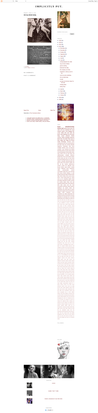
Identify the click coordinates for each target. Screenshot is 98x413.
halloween (65, 134)
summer (59, 137)
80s (58, 164)
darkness (72, 155)
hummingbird (65, 244)
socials (70, 290)
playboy (64, 190)
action (64, 204)
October (62, 52)
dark (58, 172)
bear (73, 165)
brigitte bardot (59, 219)
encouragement (64, 232)
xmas (58, 153)
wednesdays (60, 198)
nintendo (72, 265)
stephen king (59, 293)
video (61, 134)
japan (62, 248)
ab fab (67, 153)
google (58, 174)
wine (63, 314)
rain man (59, 281)
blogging (70, 131)
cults (69, 223)
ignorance (70, 245)
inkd (73, 245)
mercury (70, 259)
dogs (63, 144)
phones (58, 274)
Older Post (52, 110)
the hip (67, 195)
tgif (62, 128)
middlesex (59, 187)
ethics (71, 232)
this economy (71, 195)
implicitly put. (49, 6)
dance (73, 223)
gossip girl (63, 174)
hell (64, 241)
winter (73, 152)
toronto (67, 152)
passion (67, 271)
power (71, 277)
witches (73, 314)
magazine (59, 257)
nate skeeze (61, 265)
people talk (64, 272)
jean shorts (68, 248)
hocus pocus (68, 175)
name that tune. (53, 391)
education (69, 229)
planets (70, 274)
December (62, 48)
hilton (69, 241)
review (73, 284)
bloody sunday (64, 216)
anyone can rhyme (70, 208)
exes (73, 232)
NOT (71, 202)
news (65, 265)
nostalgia (59, 147)
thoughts (66, 303)
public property (69, 278)
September (62, 54)
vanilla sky (70, 308)
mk (63, 187)
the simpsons (70, 302)
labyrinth (72, 183)
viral (64, 162)
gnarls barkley (67, 238)
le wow (61, 254)
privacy (66, 159)
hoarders (72, 241)
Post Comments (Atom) (35, 113)
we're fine (72, 309)
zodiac (58, 318)
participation (63, 271)
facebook (67, 149)
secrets (58, 287)
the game (61, 299)
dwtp (61, 229)
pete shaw (72, 272)
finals (64, 235)
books (58, 138)
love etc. (70, 256)
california (70, 219)
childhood (63, 168)
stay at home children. (65, 63)
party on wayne (71, 189)
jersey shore (72, 248)
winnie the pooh (68, 314)
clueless (62, 222)
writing (63, 137)
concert (72, 170)
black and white (71, 214)
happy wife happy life (65, 140)
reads (58, 283)
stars (73, 192)
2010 (60, 97)
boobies (62, 217)
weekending (64, 311)
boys (71, 128)
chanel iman (67, 220)
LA (66, 202)
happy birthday (68, 174)
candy (58, 220)
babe (63, 211)
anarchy (60, 208)
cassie (61, 220)
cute (71, 223)
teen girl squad (71, 296)
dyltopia (68, 172)
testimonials (70, 193)
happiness (59, 146)
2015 (60, 40)
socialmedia (67, 290)
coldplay (61, 223)
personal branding (61, 159)
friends (72, 135)
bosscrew (70, 217)
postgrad (67, 277)
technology (63, 141)
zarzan (62, 135)
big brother (63, 214)
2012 (60, 44)
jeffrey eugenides (63, 180)
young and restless (60, 317)
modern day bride (60, 262)
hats (62, 241)
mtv (73, 187)
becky (71, 153)
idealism (66, 245)
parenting (59, 271)
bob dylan (59, 144)
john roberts (59, 250)
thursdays (59, 196)
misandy (66, 260)
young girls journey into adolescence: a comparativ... (38, 118)
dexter (62, 226)
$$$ (73, 198)
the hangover (66, 299)
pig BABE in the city (64, 274)
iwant (68, 247)
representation (65, 283)
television (72, 137)
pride (62, 278)
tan (63, 193)
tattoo (33, 67)
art (69, 147)
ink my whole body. (30, 15)
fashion (65, 128)
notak (58, 266)
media (58, 141)
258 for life (63, 153)
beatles (64, 213)
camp (73, 219)
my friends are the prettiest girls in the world (65, 263)
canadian (59, 149)
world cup (59, 315)
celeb (63, 220)
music (68, 128)
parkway (63, 147)
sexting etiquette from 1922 (66, 61)
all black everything (67, 205)
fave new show (60, 235)
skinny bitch (72, 287)
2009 (60, 99)
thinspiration (63, 152)
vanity (73, 308)
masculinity (59, 186)
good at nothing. (63, 65)
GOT (66, 199)
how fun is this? (71, 242)
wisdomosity (69, 126)
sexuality (63, 161)
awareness (59, 211)
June (61, 60)
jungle (64, 181)
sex (66, 143)
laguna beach (66, 253)
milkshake (59, 260)
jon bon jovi (64, 250)
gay (64, 238)
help (66, 241)
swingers (64, 296)
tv (67, 143)
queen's (63, 280)
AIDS (62, 199)
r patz (66, 280)
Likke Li (68, 202)
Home (39, 110)
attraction (69, 165)
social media (60, 132)
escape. (61, 79)
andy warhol (65, 208)
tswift (71, 306)
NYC (73, 202)
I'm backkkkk (72, 201)
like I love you (64, 156)
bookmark (66, 217)
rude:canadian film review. (54, 398)
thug (69, 303)
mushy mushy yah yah (62, 158)
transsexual (65, 306)
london (72, 156)
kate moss (71, 146)
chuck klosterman (70, 168)
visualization (64, 309)
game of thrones (60, 238)
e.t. (71, 172)
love (58, 126)
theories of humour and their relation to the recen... (38, 120)
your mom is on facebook (69, 317)
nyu (60, 268)
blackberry (59, 216)
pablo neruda (68, 269)
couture (66, 223)
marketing (59, 143)
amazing (64, 207)
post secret (68, 190)
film (73, 131)
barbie (73, 211)
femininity (59, 150)
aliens (61, 205)
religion (61, 283)
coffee (58, 170)
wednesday (59, 311)
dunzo (58, 229)
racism (68, 280)
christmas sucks (70, 141)
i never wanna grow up (65, 177)
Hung (71, 199)
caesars (67, 219)
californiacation (60, 155)
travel (61, 162)
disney (61, 172)
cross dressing (71, 171)
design (58, 226)
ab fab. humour (64, 164)
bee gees (68, 213)
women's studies (69, 162)
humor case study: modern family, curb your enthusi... (39, 121)
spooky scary (64, 131)
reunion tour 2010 (67, 284)
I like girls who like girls (65, 201)
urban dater (65, 308)
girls (73, 172)
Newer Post (26, 110)
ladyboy (62, 253)
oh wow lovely (71, 158)
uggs (58, 308)
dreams (64, 172)
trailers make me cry (69, 305)
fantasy (72, 149)
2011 (60, 46)
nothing (61, 266)
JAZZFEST (63, 202)
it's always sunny (64, 247)
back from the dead (68, 211)
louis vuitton (66, 256)
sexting (58, 192)
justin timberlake (71, 250)
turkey (73, 306)
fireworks (67, 235)
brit (73, 153)
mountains (69, 262)
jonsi (67, 250)
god (71, 238)
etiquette (72, 144)
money (58, 152)
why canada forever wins (67, 312)
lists (69, 254)
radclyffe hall (72, 280)
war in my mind (71, 196)
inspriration (65, 146)
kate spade (59, 251)
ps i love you (71, 159)
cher (58, 222)
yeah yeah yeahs (64, 315)
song (73, 290)
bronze (64, 219)
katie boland (71, 150)
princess (72, 190)
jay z (64, 248)
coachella (66, 222)
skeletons (67, 287)
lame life (70, 253)
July (61, 58)
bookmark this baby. (64, 67)
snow (63, 290)
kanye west (69, 181)
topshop (62, 305)
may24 (62, 259)
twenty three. (63, 86)
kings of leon (67, 183)
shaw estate (63, 287)
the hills (71, 299)
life (70, 129)
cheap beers (72, 220)
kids (66, 251)
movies (73, 262)
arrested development (67, 210)
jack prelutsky (72, 247)
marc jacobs (67, 257)
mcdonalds (64, 186)
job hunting (60, 181)
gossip (73, 238)
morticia (66, 262)
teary (67, 296)
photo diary (59, 190)
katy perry (64, 251)
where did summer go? (70, 311)
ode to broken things (69, 268)
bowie (73, 217)
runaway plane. (63, 84)
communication (65, 170)
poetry (68, 275)
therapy (62, 303)
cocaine (70, 222)
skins (67, 147)
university (65, 196)
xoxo (53, 383)
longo (58, 256)
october (62, 268)
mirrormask (63, 260)
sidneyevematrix (69, 161)
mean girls (66, 259)
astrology (72, 210)
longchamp (72, 254)
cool (64, 223)
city (60, 222)
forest (71, 235)
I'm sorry (59, 202)
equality (68, 232)
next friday (69, 265)
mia (73, 259)
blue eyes (70, 216)
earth (63, 229)
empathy (58, 232)
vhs (58, 309)
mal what (72, 184)
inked (29, 67)
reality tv (59, 161)
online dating (62, 269)
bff (71, 213)
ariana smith (59, 210)
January (62, 95)
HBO (68, 199)
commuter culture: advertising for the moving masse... (39, 119)
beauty (58, 167)
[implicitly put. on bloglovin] (63, 358)
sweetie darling (60, 296)
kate (65, 132)
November (62, 50)
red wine (63, 143)
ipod (58, 180)
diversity (71, 226)
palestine (72, 269)
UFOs (58, 204)
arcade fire (64, 165)
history (64, 175)
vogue (68, 309)
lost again (62, 256)
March (61, 91)
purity (61, 280)
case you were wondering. (65, 75)
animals (59, 165)
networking (59, 189)
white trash (59, 312)
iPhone (72, 140)
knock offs (70, 251)
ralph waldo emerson (65, 281)
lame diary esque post (63, 184)
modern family (68, 187)
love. (73, 256)
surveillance (59, 193)
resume (61, 284)
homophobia (59, 242)
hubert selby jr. (60, 244)
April (61, 89)
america (67, 207)
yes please (70, 315)
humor (69, 244)
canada (72, 167)
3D (73, 162)
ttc (62, 196)
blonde (62, 167)
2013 (60, 42)
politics (71, 275)
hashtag (58, 241)
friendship (67, 137)
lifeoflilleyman (65, 254)
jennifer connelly (70, 180)
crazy (63, 149)
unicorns (61, 308)
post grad (69, 132)
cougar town (65, 171)
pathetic (70, 271)
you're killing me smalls (68, 198)
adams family (67, 204)
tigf (70, 303)
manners (63, 257)
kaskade (63, 183)
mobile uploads (71, 260)
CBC (64, 199)
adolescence (71, 164)
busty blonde (67, 167)
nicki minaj (64, 189)
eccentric (65, 229)
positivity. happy (63, 277)
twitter (70, 152)
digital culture (66, 226)
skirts (63, 192)
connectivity (59, 171)
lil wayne (69, 156)
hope (63, 242)
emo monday (67, 144)
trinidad (68, 306)
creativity (67, 155)
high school (59, 175)
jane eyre (59, 248)
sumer (73, 293)
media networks (71, 186)
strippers (66, 293)
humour (72, 244)
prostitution (65, 278)
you (73, 315)
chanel (58, 168)
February (62, 93)
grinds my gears (65, 150)
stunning (70, 293)
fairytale (59, 156)
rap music (71, 281)
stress (64, 293)
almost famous (71, 143)
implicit (69, 178)
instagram (59, 247)
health (73, 174)
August (62, 56)
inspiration (67, 129)
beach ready (59, 213)
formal (73, 235)
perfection (68, 272)
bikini (67, 214)
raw (73, 281)
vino (60, 309)
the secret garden (63, 302)
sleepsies (68, 192)
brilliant (59, 128)
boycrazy (72, 147)
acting (61, 204)
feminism (68, 135)
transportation (59, 306)
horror (66, 242)
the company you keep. (65, 69)
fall (70, 149)
